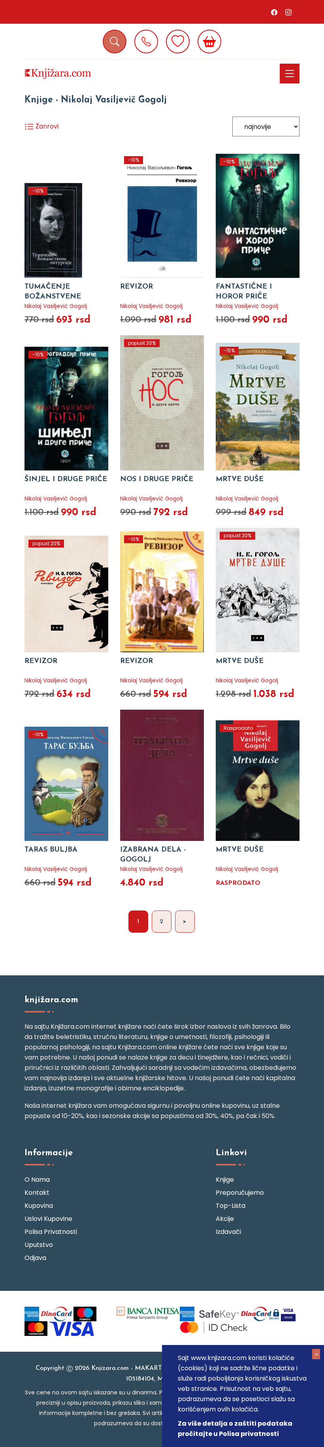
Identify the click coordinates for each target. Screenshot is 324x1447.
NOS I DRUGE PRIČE (156, 479)
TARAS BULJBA (50, 850)
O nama (37, 1179)
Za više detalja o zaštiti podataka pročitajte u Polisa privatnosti (235, 1428)
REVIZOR (136, 287)
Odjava (35, 1257)
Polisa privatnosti (50, 1231)
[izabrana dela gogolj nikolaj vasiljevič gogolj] (162, 775)
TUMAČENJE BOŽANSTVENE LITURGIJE (52, 296)
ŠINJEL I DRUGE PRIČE (65, 479)
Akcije (225, 1218)
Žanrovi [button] (46, 126)
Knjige (225, 1179)
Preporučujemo (240, 1192)
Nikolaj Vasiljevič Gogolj (55, 306)
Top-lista (230, 1205)
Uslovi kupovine (48, 1218)
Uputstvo (38, 1244)
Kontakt (36, 1192)
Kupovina (38, 1205)
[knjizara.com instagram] (288, 12)
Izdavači (228, 1231)
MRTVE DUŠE (240, 479)
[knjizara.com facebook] (274, 12)
